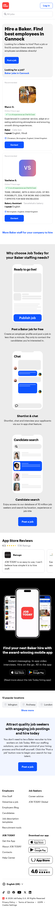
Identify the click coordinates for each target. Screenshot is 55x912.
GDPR (40, 902)
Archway (30, 704)
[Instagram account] (8, 892)
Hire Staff (7, 796)
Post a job (11, 60)
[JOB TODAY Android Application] (36, 672)
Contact (14, 145)
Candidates (8, 813)
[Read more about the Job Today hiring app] (27, 679)
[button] (27, 115)
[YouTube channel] (19, 892)
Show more (27, 710)
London (48, 704)
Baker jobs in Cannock (17, 73)
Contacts (7, 852)
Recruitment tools (11, 827)
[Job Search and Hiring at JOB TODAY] (5, 5)
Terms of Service (26, 902)
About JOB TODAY (11, 846)
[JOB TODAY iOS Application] (17, 672)
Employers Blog (10, 807)
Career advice (36, 796)
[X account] (25, 892)
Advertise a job (10, 801)
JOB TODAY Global (38, 801)
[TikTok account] (3, 892)
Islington (12, 704)
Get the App (8, 841)
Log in (46, 5)
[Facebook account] (13, 892)
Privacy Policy (8, 902)
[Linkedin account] (30, 892)
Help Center (8, 857)
